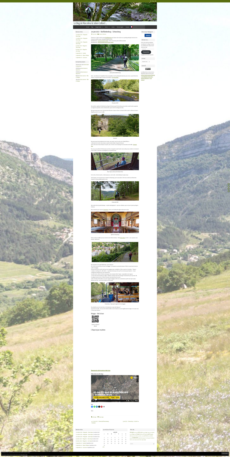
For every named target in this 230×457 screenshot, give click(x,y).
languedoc (151, 434)
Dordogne (133, 434)
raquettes (139, 438)
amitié (134, 432)
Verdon (140, 439)
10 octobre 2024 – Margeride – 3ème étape (84, 436)
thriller (133, 439)
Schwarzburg (105, 209)
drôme (135, 434)
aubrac (142, 432)
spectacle (149, 438)
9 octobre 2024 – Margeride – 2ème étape (84, 438)
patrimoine (146, 435)
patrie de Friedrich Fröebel (103, 40)
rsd (147, 438)
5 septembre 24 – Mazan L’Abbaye (82, 55)
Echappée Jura (139, 434)
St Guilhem (152, 438)
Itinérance (104, 34)
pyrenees (131, 438)
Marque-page (101, 417)
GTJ (144, 434)
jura (149, 434)
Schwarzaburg (122, 237)
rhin (145, 438)
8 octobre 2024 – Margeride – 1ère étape (84, 441)
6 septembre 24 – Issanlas (81, 53)
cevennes (153, 432)
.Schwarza (100, 34)
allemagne (94, 417)
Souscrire (146, 52)
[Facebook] (150, 1)
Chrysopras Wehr (115, 77)
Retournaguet (143, 438)
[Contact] (155, 1)
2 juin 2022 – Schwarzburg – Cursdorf (130, 421)
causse (150, 432)
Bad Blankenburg (108, 37)
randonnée (135, 438)
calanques (149, 432)
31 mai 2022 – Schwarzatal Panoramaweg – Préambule (100, 422)
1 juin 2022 (95, 34)
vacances (135, 439)
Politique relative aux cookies (24, 454)
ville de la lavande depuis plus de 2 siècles (105, 42)
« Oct (103, 447)
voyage (145, 439)
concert (131, 434)
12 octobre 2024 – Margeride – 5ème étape (84, 432)
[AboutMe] (154, 1)
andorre (136, 432)
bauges (146, 432)
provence (151, 435)
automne (144, 432)
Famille (142, 434)
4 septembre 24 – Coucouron (81, 57)
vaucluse (138, 439)
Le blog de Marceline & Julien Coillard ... (90, 23)
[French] (131, 27)
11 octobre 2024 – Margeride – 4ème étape (84, 434)
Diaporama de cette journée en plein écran (100, 370)
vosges (143, 439)
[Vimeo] (152, 1)
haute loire (146, 434)
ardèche (138, 432)
